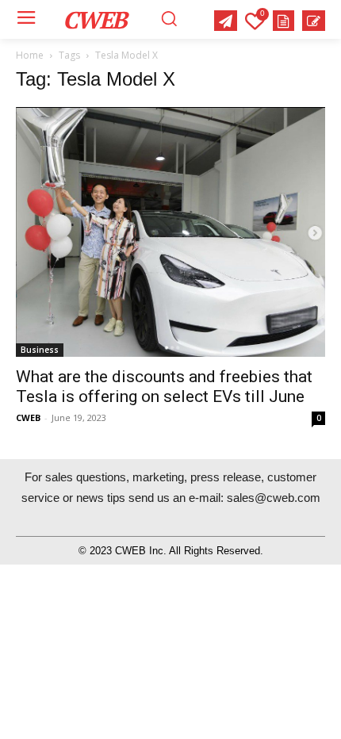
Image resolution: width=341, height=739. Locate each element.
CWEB (28, 417)
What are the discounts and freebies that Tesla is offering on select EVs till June (164, 386)
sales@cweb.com (273, 497)
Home (30, 55)
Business (40, 349)
